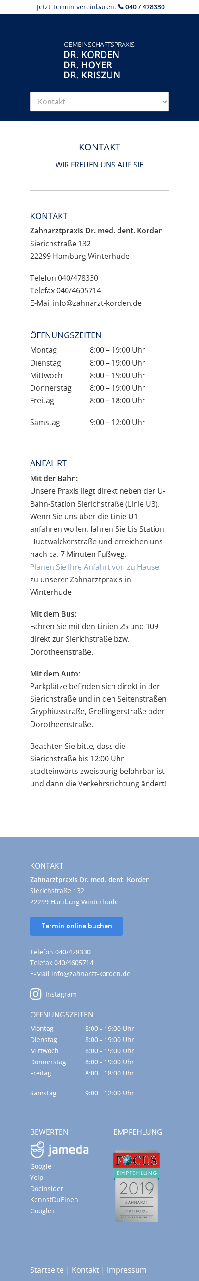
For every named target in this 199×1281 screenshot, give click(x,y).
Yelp (37, 1177)
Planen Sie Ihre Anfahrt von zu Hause (94, 567)
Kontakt (85, 1270)
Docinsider (46, 1188)
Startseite (47, 1270)
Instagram (59, 994)
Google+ (42, 1210)
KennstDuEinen (54, 1199)
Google (40, 1166)
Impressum (127, 1270)
